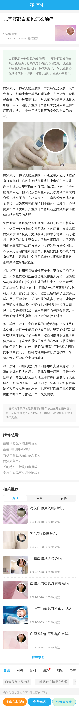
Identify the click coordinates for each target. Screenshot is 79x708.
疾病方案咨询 (15, 702)
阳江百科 (36, 692)
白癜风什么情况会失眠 (52, 681)
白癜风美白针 (12, 461)
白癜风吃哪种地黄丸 (17, 449)
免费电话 (39, 702)
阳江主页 (23, 692)
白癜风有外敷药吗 (17, 681)
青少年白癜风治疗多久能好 (22, 455)
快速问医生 (64, 702)
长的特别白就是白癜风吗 (20, 467)
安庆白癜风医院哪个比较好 (22, 473)
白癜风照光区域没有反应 (20, 443)
